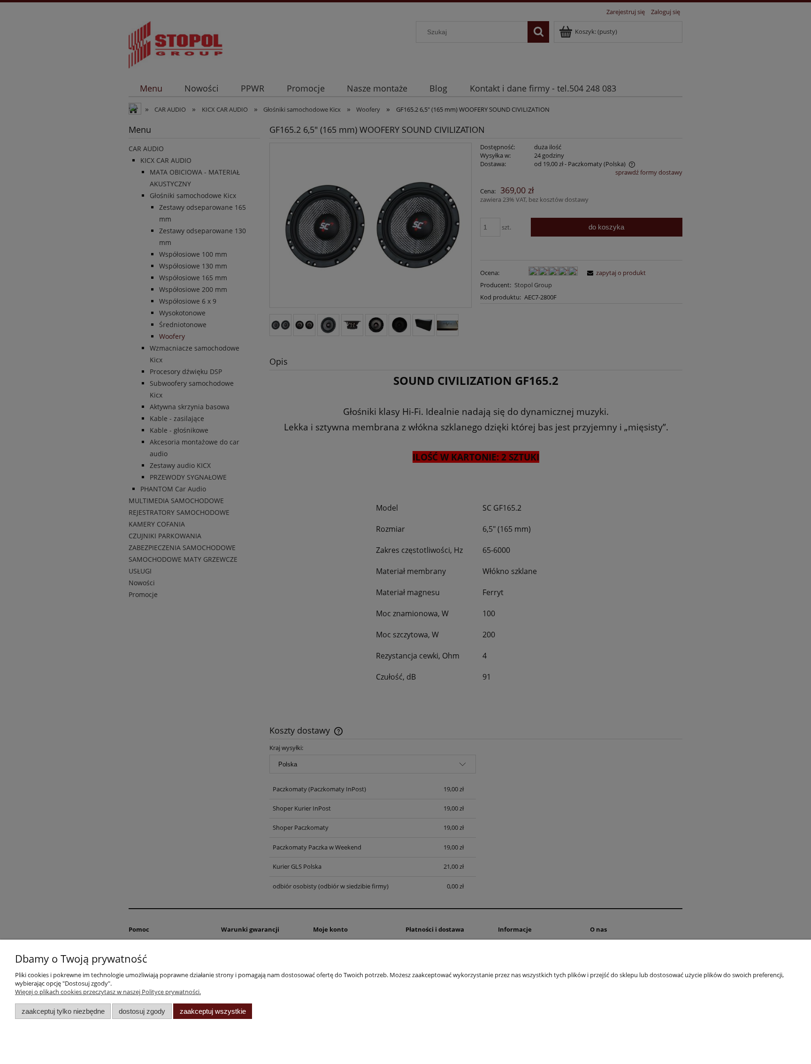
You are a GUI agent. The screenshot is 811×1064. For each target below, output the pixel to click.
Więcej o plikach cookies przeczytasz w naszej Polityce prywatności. (108, 991)
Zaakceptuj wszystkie (213, 1011)
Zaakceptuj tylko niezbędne (63, 1011)
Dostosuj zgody (142, 1011)
